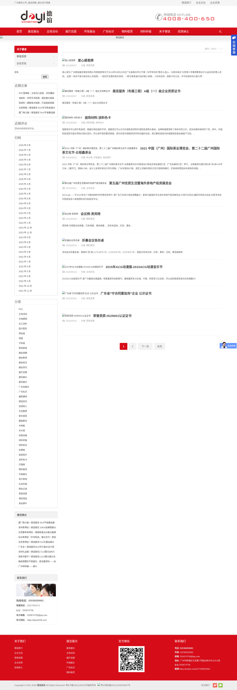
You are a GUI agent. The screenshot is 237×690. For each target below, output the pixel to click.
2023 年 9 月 (25, 237)
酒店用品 (23, 498)
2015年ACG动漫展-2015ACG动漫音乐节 (134, 267)
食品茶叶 (107, 157)
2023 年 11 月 (25, 232)
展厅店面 (71, 31)
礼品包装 (23, 484)
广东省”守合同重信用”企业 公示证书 (126, 293)
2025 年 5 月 (25, 179)
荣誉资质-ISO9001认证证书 (112, 316)
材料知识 (23, 445)
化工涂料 (23, 324)
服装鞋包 (23, 421)
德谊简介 (186, 2)
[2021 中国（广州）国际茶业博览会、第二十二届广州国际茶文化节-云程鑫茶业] (100, 148)
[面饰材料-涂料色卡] (72, 118)
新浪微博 (215, 685)
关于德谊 (164, 31)
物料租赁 (127, 31)
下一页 (145, 346)
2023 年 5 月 (25, 247)
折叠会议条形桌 (93, 240)
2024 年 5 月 (25, 208)
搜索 (16, 72)
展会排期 (23, 353)
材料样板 (145, 31)
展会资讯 (23, 367)
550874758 (28, 610)
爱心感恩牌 (86, 60)
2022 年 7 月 (25, 262)
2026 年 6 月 (25, 155)
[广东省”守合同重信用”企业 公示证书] (80, 293)
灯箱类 (22, 464)
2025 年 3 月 (25, 189)
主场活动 (52, 31)
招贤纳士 (183, 31)
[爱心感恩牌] (68, 60)
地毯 (21, 338)
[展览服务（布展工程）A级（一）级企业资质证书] (86, 91)
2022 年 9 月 (25, 257)
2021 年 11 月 (25, 291)
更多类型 (23, 416)
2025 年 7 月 (25, 169)
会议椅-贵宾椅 (90, 214)
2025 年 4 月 (25, 184)
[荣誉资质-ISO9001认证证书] (76, 316)
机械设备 (23, 435)
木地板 (22, 426)
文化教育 (23, 411)
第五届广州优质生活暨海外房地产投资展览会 (140, 183)
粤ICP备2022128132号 (77, 685)
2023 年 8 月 (25, 242)
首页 (19, 31)
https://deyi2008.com (37, 620)
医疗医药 (23, 328)
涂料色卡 (100, 123)
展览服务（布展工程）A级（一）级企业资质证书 (146, 91)
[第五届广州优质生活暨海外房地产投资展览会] (84, 183)
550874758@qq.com (37, 615)
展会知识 (23, 362)
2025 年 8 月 (25, 164)
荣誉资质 (90, 65)
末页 (159, 346)
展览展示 (23, 382)
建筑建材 (23, 396)
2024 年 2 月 (25, 218)
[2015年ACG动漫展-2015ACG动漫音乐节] (82, 267)
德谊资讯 (23, 401)
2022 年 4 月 (25, 276)
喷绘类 (22, 333)
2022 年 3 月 (25, 281)
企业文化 (201, 2)
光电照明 (23, 319)
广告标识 (108, 31)
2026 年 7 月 (25, 150)
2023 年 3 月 (25, 252)
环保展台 (89, 31)
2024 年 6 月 (25, 203)
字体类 (22, 343)
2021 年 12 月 (25, 286)
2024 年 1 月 (25, 223)
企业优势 (215, 2)
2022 (213, 49)
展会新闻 (23, 358)
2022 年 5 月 (25, 271)
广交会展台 (24, 387)
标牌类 (22, 450)
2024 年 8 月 (25, 198)
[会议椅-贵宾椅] (70, 214)
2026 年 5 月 (25, 160)
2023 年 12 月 (25, 228)
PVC (21, 309)
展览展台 (33, 31)
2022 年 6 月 (25, 266)
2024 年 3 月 (25, 213)
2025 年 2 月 (25, 194)
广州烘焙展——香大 (27, 566)
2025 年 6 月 (25, 174)
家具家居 (23, 348)
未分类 (89, 157)
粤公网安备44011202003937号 (115, 685)
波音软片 (23, 455)
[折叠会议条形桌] (70, 240)
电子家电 (23, 479)
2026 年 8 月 (25, 145)
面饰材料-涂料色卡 (98, 117)
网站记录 (23, 489)
